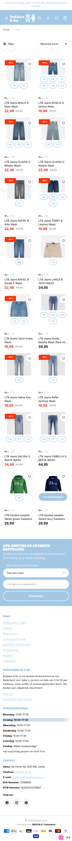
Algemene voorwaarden (16, 644)
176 (23, 321)
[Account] (48, 18)
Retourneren (10, 633)
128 (53, 197)
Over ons (8, 693)
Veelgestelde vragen (15, 622)
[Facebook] (7, 803)
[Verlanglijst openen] (56, 18)
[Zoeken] (39, 18)
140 (14, 85)
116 (52, 79)
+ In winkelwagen (53, 496)
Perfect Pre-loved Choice (17, 699)
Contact (7, 628)
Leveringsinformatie (14, 639)
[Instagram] (17, 803)
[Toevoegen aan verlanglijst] (29, 64)
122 (62, 79)
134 (44, 85)
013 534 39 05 (23, 772)
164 (62, 85)
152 (23, 85)
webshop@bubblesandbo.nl (28, 777)
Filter (11, 44)
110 (44, 79)
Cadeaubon (9, 660)
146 (19, 380)
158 (53, 85)
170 (53, 262)
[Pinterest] (26, 803)
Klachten (8, 655)
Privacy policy (10, 649)
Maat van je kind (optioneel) (23, 565)
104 (19, 203)
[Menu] (6, 18)
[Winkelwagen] (65, 18)
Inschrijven (36, 596)
